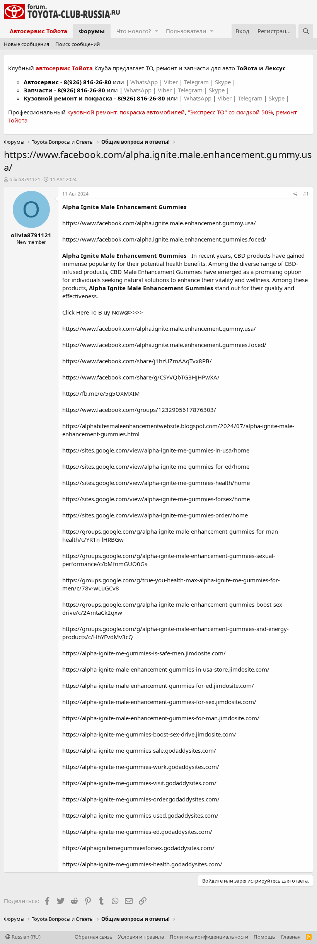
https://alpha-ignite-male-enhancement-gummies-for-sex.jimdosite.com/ (159, 702)
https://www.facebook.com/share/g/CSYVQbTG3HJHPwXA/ (141, 377)
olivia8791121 (24, 179)
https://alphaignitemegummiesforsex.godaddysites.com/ (138, 848)
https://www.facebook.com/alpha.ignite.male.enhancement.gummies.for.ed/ (164, 239)
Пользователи (186, 31)
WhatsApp (144, 82)
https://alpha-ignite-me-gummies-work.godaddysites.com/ (140, 767)
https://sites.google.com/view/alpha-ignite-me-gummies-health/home (156, 482)
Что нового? (133, 31)
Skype (223, 82)
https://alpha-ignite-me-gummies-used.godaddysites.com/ (140, 815)
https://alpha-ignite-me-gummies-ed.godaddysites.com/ (137, 831)
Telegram (197, 82)
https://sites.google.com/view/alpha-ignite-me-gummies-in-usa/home (155, 450)
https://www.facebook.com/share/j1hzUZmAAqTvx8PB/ (137, 361)
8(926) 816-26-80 (87, 82)
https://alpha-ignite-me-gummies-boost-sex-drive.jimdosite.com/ (149, 734)
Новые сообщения (26, 44)
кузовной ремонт (91, 112)
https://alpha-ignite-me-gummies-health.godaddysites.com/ (142, 864)
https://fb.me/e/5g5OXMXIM (101, 393)
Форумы (92, 31)
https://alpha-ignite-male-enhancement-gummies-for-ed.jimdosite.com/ (158, 685)
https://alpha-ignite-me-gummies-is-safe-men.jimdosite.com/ (144, 653)
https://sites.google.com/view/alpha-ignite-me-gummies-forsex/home (156, 499)
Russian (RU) (25, 936)
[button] (156, 31)
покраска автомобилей (152, 112)
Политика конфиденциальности (209, 936)
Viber (171, 82)
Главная (290, 936)
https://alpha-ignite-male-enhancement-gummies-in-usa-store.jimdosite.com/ (165, 669)
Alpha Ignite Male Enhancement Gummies (124, 207)
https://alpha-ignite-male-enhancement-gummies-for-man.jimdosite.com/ (160, 718)
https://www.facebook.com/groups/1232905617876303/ (139, 409)
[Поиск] (305, 31)
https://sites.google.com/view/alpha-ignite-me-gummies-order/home (155, 515)
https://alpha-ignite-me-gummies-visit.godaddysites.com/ (139, 783)
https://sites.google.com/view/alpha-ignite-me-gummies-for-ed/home (155, 466)
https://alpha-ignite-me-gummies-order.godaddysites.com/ (141, 799)
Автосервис (41, 82)
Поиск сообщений (77, 44)
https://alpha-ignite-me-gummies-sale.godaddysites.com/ (139, 750)
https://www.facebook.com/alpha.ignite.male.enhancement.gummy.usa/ (159, 223)
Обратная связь (93, 936)
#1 (306, 194)
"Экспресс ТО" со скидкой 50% (230, 112)
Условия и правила (141, 936)
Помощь (264, 936)
